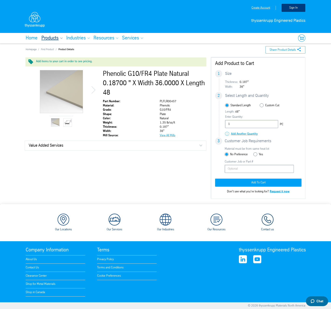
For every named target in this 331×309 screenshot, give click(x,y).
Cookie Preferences (109, 275)
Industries (76, 38)
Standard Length (240, 105)
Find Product (47, 49)
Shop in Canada (35, 292)
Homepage (31, 49)
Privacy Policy (105, 259)
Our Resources (216, 229)
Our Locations (63, 229)
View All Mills (167, 135)
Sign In (293, 7)
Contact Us (32, 267)
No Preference (239, 154)
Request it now (280, 191)
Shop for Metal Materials (40, 284)
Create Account (261, 7)
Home (32, 38)
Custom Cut (272, 105)
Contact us (267, 229)
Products (50, 38)
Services (130, 38)
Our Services (114, 229)
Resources (103, 38)
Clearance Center (36, 275)
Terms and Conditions (110, 267)
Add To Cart (258, 182)
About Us (31, 259)
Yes (261, 154)
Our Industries (165, 229)
